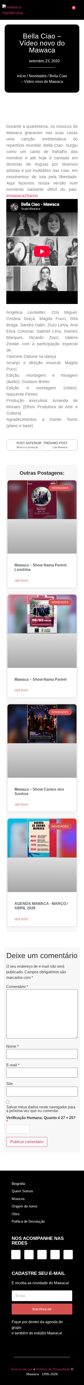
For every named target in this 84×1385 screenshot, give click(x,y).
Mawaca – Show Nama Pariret (40, 679)
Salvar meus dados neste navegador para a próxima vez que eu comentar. (40, 1109)
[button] (41, 10)
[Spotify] (55, 1254)
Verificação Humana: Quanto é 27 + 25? (41, 1119)
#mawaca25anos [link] (22, 195)
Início (21, 76)
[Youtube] (68, 1254)
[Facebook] (42, 1254)
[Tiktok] (29, 1254)
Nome (12, 1046)
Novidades (38, 76)
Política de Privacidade (53, 1369)
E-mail (12, 1065)
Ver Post (21, 581)
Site (9, 1084)
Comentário (17, 987)
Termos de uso (22, 1369)
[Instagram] (16, 1254)
